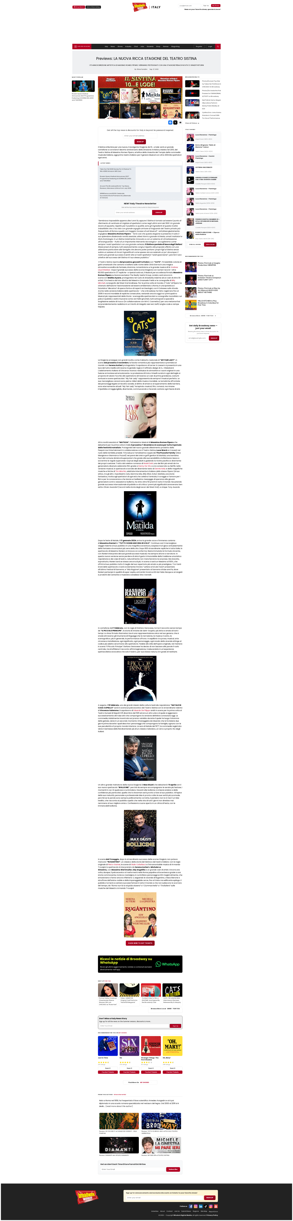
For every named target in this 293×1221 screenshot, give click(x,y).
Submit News (186, 1211)
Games (166, 46)
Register (199, 46)
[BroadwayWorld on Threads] (211, 1206)
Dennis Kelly (160, 468)
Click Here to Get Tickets (140, 943)
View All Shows (195, 244)
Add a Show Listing (93, 7)
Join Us (177, 1211)
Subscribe (173, 1169)
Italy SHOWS (190, 129)
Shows (120, 46)
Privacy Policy (212, 1215)
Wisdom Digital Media (183, 1215)
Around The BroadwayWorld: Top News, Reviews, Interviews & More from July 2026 (115, 187)
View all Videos (191, 123)
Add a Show (210, 244)
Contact (169, 1211)
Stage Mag (175, 46)
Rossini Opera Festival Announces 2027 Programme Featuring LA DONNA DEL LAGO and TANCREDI (83, 91)
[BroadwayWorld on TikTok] (206, 1206)
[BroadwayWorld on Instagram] (196, 1206)
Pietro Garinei (114, 864)
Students (150, 46)
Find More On (138, 1082)
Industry (128, 46)
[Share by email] (180, 122)
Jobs (142, 46)
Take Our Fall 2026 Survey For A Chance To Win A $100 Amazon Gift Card (116, 170)
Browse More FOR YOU (201, 316)
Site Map (204, 1211)
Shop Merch (80, 7)
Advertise (154, 1211)
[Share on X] (175, 122)
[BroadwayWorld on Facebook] (191, 1206)
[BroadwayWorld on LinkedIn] (201, 1206)
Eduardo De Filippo (141, 710)
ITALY (156, 7)
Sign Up (140, 142)
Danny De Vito (144, 466)
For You (107, 981)
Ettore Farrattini (120, 1094)
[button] (218, 46)
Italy (106, 46)
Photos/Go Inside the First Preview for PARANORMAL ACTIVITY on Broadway (211, 93)
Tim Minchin (120, 471)
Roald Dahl (148, 463)
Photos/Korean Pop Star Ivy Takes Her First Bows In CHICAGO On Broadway (211, 84)
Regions (196, 1211)
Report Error (213, 1212)
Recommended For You (194, 256)
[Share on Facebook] (170, 122)
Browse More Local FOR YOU (165, 1009)
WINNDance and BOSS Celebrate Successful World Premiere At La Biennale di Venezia (115, 195)
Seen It (107, 1068)
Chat (136, 46)
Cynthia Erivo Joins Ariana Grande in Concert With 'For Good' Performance (211, 115)
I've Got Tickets (108, 1072)
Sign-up (206, 5)
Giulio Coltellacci (138, 864)
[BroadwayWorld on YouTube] (216, 1206)
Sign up (214, 338)
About (162, 1211)
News (113, 46)
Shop (158, 46)
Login (210, 46)
